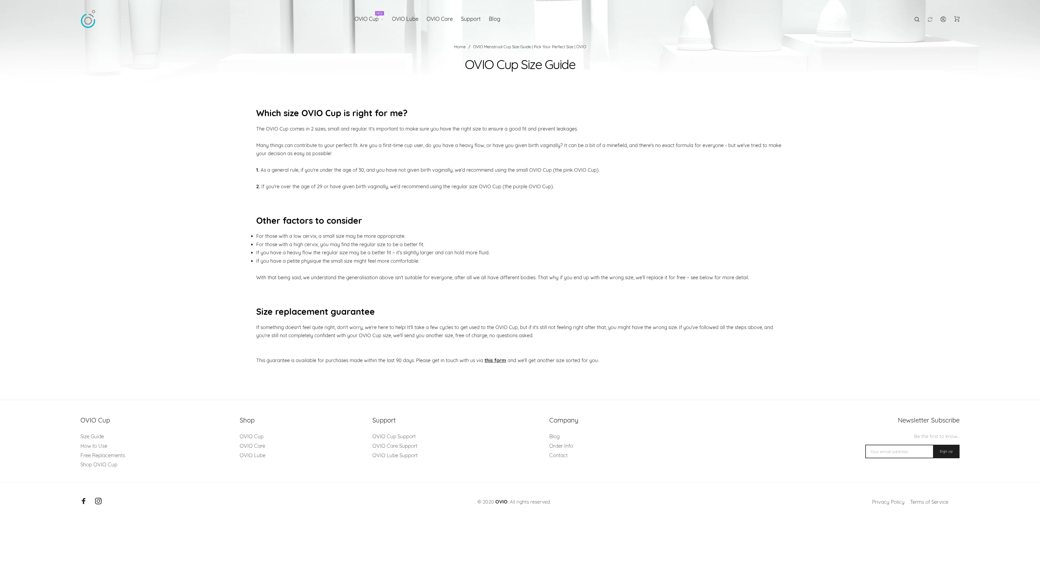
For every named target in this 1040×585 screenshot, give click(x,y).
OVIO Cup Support (394, 436)
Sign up (946, 451)
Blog (494, 18)
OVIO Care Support (394, 446)
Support (471, 18)
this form (495, 360)
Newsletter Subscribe (929, 420)
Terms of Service (929, 502)
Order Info (561, 446)
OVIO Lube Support (395, 455)
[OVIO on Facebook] (83, 501)
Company (563, 420)
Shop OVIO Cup (98, 464)
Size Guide (92, 436)
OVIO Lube (405, 18)
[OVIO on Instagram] (98, 501)
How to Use (93, 446)
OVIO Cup (369, 18)
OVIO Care (440, 18)
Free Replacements (102, 455)
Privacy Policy (888, 502)
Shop (247, 420)
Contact (558, 455)
